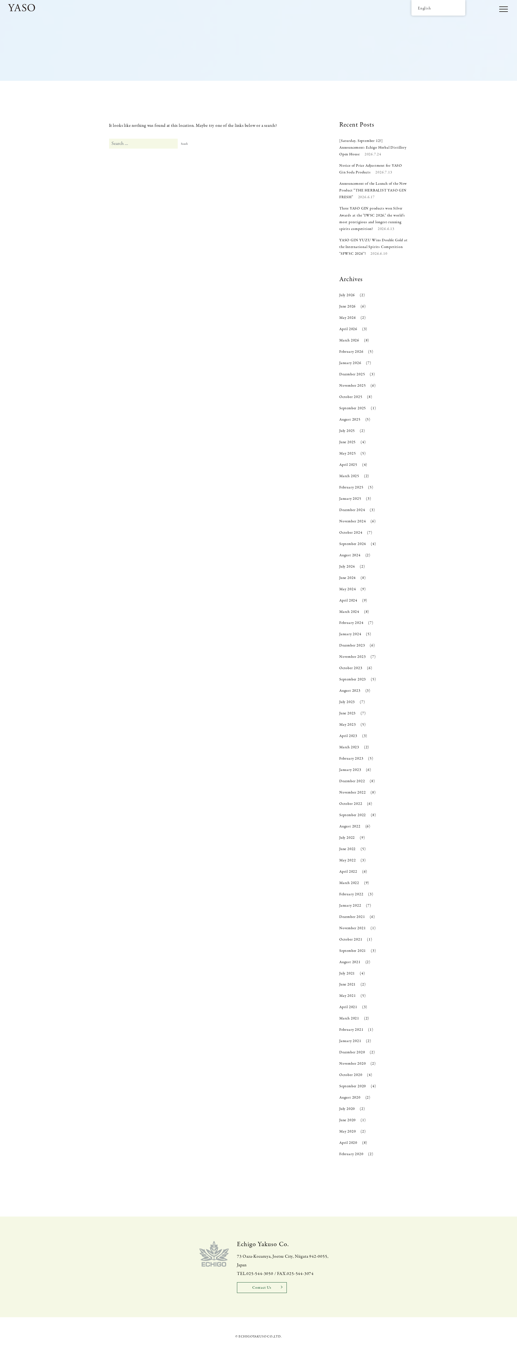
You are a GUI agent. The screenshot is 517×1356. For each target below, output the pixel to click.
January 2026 (350, 363)
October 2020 (350, 1075)
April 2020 (348, 1142)
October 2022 (350, 803)
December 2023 (352, 645)
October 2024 (350, 532)
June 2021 (347, 984)
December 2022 (352, 781)
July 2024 (347, 566)
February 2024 (351, 622)
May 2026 (347, 317)
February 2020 (351, 1154)
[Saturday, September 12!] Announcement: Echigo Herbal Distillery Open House (372, 147)
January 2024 (350, 634)
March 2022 (349, 883)
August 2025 (350, 419)
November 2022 (352, 792)
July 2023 (347, 702)
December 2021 (352, 917)
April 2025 (348, 464)
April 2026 (348, 329)
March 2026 (349, 340)
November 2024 (352, 521)
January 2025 (350, 498)
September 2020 (352, 1086)
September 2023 (352, 679)
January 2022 (350, 905)
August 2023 (350, 690)
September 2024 (352, 544)
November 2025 (352, 385)
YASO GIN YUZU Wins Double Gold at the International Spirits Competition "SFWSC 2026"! (373, 247)
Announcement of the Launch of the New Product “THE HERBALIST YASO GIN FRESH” (373, 190)
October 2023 (350, 668)
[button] (503, 9)
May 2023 (347, 724)
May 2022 (347, 860)
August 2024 (350, 555)
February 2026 (351, 351)
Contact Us (261, 1287)
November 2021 (352, 928)
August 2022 (350, 826)
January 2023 (350, 770)
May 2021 (347, 995)
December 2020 (352, 1052)
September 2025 (352, 408)
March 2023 (349, 747)
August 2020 (350, 1097)
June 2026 (347, 306)
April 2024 (348, 600)
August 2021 (350, 962)
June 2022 (347, 849)
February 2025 (351, 487)
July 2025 (347, 431)
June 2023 (347, 713)
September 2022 (352, 815)
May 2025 (347, 453)
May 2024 (347, 589)
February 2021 (351, 1029)
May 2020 (347, 1131)
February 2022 (351, 894)
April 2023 (348, 736)
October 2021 (350, 939)
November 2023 (352, 656)
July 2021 (347, 973)
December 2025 (352, 374)
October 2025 (350, 397)
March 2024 (349, 611)
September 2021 (352, 950)
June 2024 (347, 578)
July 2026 (347, 295)
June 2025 (347, 442)
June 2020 (347, 1120)
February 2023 (351, 758)
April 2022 (348, 871)
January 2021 (350, 1041)
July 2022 (347, 837)
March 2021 (349, 1018)
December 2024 (352, 510)
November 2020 (352, 1063)
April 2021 (348, 1007)
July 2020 (347, 1109)
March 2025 (349, 476)
